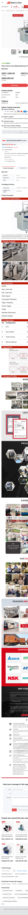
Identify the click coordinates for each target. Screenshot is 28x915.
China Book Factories (8, 890)
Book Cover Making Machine (21, 894)
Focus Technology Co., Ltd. (18, 909)
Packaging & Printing (10, 10)
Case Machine (19, 890)
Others (16, 876)
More (2, 904)
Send (14, 810)
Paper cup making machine (7, 876)
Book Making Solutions (6, 874)
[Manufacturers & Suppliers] (14, 2)
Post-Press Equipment (20, 10)
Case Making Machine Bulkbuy (10, 901)
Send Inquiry (14, 85)
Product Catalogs (22, 871)
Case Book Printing (7, 894)
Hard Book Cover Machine (9, 897)
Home (2, 10)
